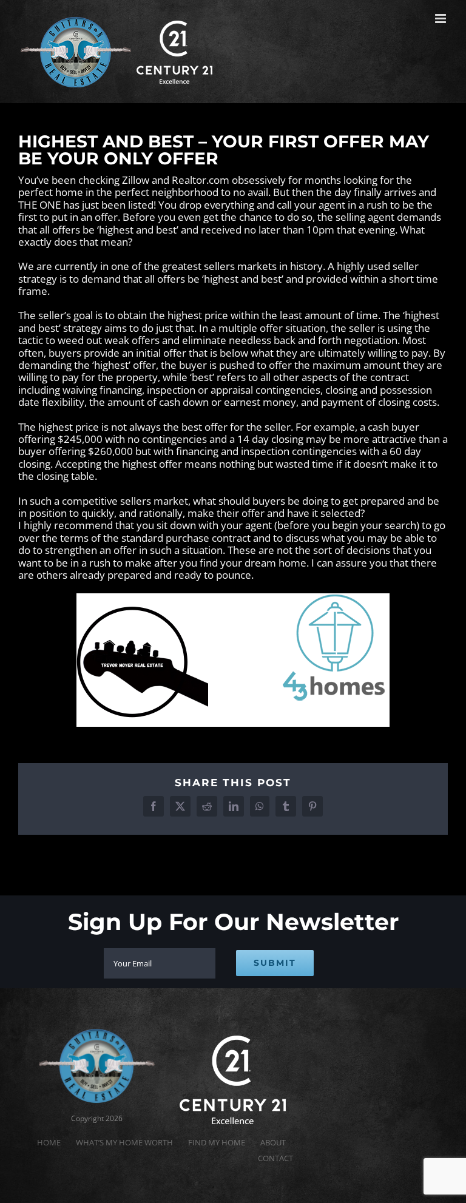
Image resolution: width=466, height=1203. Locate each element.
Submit (275, 962)
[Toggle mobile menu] (441, 18)
